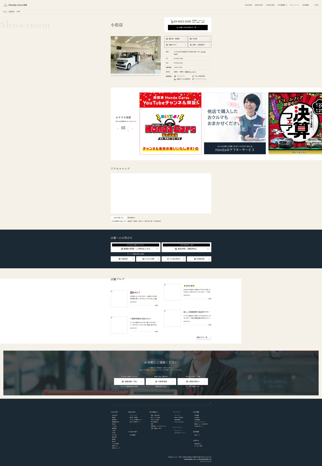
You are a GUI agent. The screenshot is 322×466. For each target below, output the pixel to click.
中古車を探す (270, 5)
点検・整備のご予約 (156, 428)
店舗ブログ (115, 445)
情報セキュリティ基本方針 (201, 424)
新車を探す (259, 5)
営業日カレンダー (190, 72)
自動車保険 (177, 419)
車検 (152, 424)
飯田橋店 (114, 428)
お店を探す (248, 5)
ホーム (5, 11)
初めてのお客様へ (179, 417)
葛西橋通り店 (115, 422)
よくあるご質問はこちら (192, 386)
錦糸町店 (114, 437)
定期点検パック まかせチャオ (158, 426)
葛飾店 (113, 417)
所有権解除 (197, 419)
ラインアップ (133, 415)
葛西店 (113, 439)
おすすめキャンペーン (180, 432)
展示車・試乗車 (134, 417)
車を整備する (282, 5)
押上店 (113, 424)
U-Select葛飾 (115, 443)
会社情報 (305, 5)
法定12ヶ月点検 (155, 419)
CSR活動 (196, 417)
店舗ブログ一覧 (201, 337)
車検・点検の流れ (155, 415)
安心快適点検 (154, 422)
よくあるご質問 (198, 446)
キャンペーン (294, 5)
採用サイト (197, 435)
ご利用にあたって (198, 426)
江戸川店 (114, 435)
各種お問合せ (197, 443)
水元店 (113, 432)
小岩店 (113, 430)
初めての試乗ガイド (135, 422)
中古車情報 (132, 435)
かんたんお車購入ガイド (136, 419)
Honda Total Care (179, 422)
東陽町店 (114, 419)
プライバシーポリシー (200, 422)
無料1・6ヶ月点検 (155, 417)
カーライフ (177, 415)
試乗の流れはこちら (161, 386)
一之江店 (114, 426)
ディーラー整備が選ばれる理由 (135, 254)
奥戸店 (113, 441)
